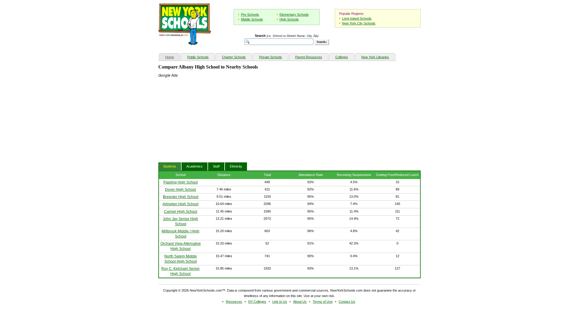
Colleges (341, 57)
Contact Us (347, 301)
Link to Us (279, 301)
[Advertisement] (203, 115)
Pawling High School (180, 182)
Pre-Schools (250, 14)
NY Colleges (257, 301)
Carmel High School (180, 211)
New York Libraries (375, 57)
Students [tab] (169, 166)
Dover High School (180, 189)
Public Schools (198, 57)
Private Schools (270, 57)
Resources (234, 301)
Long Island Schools (357, 18)
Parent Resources (308, 57)
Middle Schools (252, 19)
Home (172, 57)
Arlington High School (180, 204)
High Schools (289, 19)
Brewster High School (180, 197)
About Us (300, 301)
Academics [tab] (194, 166)
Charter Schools (234, 57)
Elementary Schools (294, 14)
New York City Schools (358, 23)
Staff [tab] (216, 166)
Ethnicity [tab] (236, 166)
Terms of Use (323, 301)
